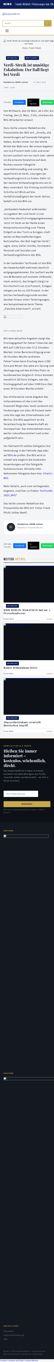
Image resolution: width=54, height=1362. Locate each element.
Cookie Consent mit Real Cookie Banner (19, 1360)
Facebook (19, 102)
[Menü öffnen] (7, 30)
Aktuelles (12, 58)
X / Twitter (33, 102)
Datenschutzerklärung (14, 1335)
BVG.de (12, 455)
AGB (5, 1339)
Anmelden (27, 804)
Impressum (9, 1331)
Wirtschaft (32, 58)
